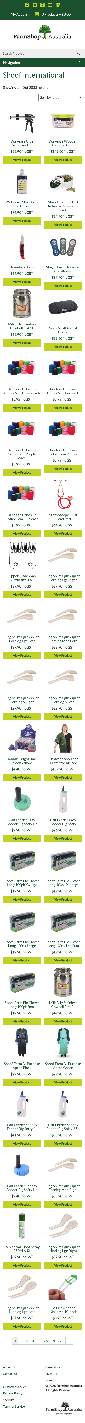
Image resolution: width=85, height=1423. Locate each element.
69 (46, 1341)
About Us (9, 1367)
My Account (20, 14)
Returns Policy (12, 1393)
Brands (50, 1380)
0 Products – (55, 14)
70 (54, 1341)
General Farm (54, 1367)
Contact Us (10, 1373)
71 (62, 1341)
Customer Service (14, 1387)
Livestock (51, 1373)
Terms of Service (14, 1406)
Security (8, 1400)
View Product (22, 159)
